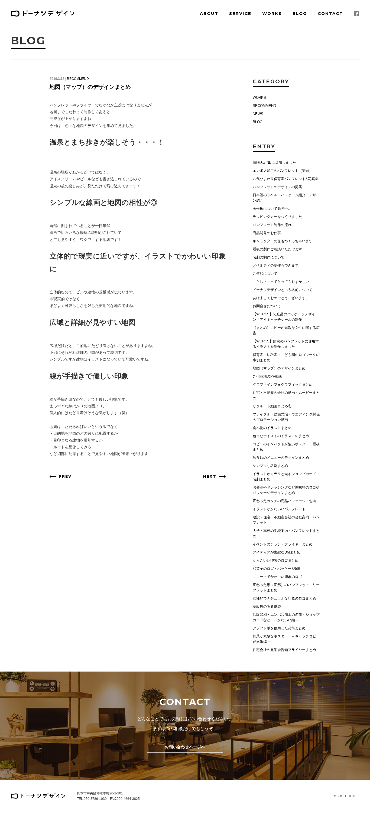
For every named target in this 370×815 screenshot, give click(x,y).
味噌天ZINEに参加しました (274, 163)
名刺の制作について (268, 257)
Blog (300, 13)
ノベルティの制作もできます (275, 265)
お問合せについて (267, 306)
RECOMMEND (78, 79)
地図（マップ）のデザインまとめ (90, 87)
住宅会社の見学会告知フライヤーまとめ (284, 650)
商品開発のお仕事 (267, 233)
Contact (330, 13)
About (209, 13)
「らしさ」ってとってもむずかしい (281, 282)
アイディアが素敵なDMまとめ (276, 552)
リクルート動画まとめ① (272, 406)
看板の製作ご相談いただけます (277, 249)
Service (240, 13)
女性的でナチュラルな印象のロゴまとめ (284, 598)
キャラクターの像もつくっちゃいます (283, 241)
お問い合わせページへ (185, 747)
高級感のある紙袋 (267, 606)
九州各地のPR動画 (267, 376)
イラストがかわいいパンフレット (279, 509)
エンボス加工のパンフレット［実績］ (283, 171)
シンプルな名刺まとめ (270, 466)
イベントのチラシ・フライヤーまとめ (283, 544)
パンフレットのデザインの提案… (279, 187)
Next (209, 476)
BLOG (257, 122)
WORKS (259, 98)
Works (272, 13)
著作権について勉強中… (272, 209)
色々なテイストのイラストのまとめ (281, 436)
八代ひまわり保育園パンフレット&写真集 (286, 179)
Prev (65, 476)
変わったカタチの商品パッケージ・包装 (284, 501)
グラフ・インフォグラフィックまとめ (283, 384)
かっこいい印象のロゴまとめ (275, 560)
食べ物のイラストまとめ (272, 428)
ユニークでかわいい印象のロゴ (277, 577)
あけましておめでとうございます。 (281, 298)
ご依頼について (265, 273)
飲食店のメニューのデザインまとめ (281, 458)
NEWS (258, 114)
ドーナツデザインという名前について (283, 290)
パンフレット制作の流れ (272, 225)
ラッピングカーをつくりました (277, 217)
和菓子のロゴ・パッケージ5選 (276, 569)
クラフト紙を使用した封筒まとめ (279, 628)
